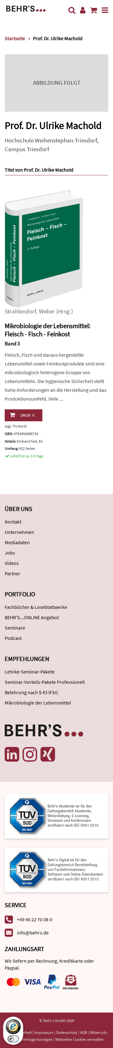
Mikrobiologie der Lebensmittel (38, 703)
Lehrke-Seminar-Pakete (30, 671)
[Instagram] (30, 754)
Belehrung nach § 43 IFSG (31, 692)
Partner (12, 573)
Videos (12, 563)
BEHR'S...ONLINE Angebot (32, 617)
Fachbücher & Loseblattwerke (36, 607)
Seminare (15, 628)
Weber (47, 311)
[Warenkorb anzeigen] (93, 10)
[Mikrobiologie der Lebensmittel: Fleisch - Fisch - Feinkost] (44, 248)
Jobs (10, 553)
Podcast (13, 638)
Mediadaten (17, 542)
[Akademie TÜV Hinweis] (56, 868)
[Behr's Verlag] (26, 8)
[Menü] (105, 10)
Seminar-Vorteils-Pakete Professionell (45, 682)
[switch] (13, 1038)
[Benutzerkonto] (82, 10)
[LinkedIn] (12, 754)
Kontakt (13, 522)
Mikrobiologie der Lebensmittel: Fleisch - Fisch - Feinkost (47, 330)
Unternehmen (19, 532)
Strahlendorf (20, 311)
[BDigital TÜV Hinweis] (56, 815)
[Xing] (47, 754)
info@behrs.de (33, 932)
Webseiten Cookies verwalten (79, 1039)
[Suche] (71, 10)
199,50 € (27, 415)
